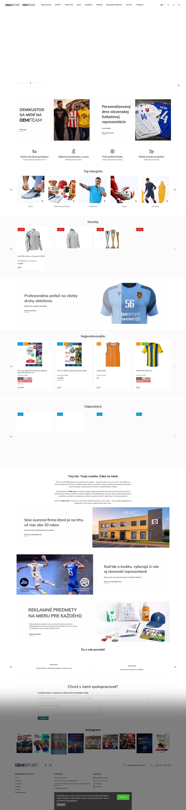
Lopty (62, 206)
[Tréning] (155, 189)
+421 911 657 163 (162, 765)
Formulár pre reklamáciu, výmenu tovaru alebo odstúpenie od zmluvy (72, 784)
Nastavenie (61, 804)
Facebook (45, 765)
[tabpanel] (34, 248)
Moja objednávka (20, 792)
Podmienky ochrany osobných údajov (65, 781)
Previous (11, 189)
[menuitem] (46, 5)
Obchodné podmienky (61, 778)
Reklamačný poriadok (60, 788)
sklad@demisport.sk (136, 765)
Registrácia (18, 781)
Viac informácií (71, 801)
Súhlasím (123, 797)
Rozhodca (31, 206)
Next (175, 189)
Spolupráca (18, 784)
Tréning (155, 206)
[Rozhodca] (30, 189)
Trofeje (124, 206)
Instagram (50, 765)
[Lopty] (62, 189)
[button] (4, 51)
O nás (17, 778)
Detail (19, 267)
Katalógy (17, 786)
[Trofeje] (124, 189)
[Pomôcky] (93, 189)
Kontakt (17, 789)
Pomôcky (93, 206)
